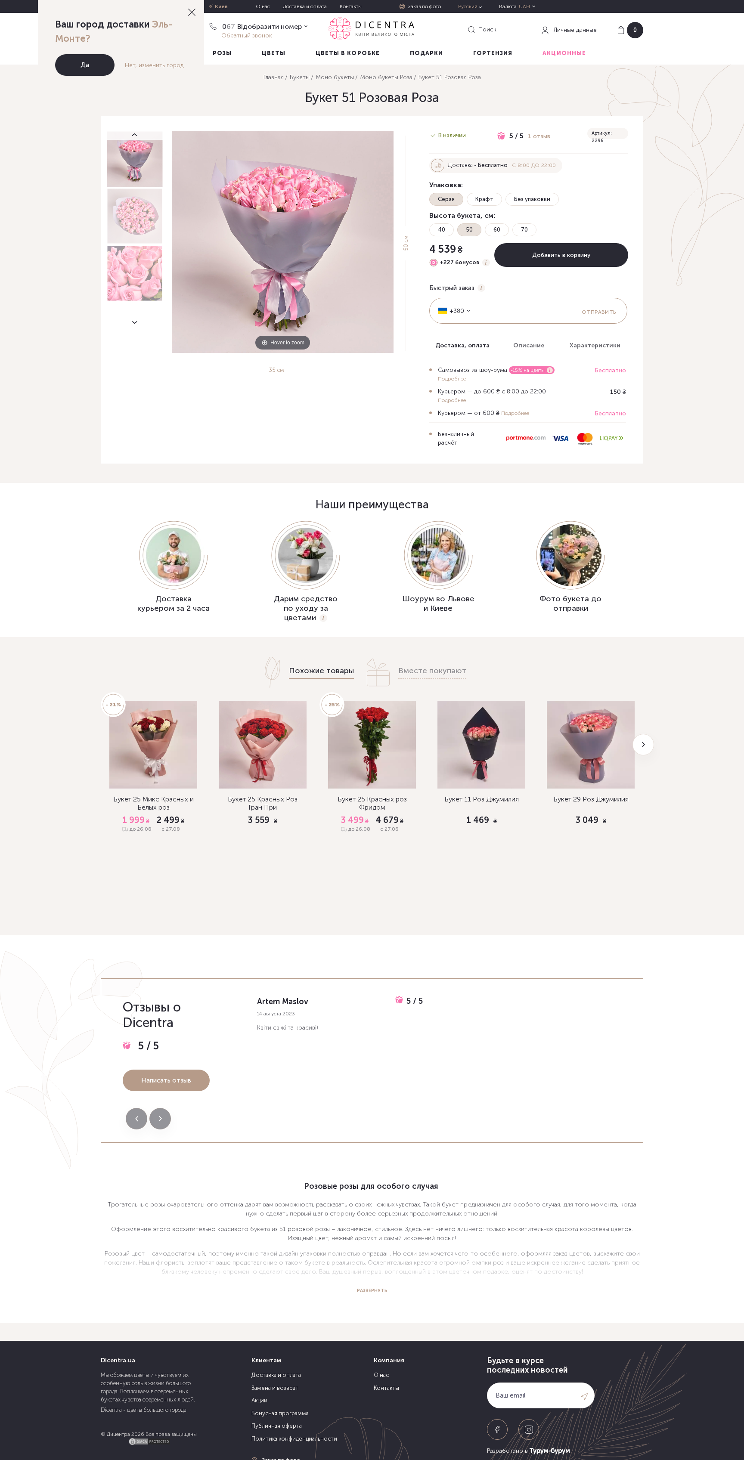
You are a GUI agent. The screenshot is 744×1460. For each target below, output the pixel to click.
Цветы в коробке (348, 53)
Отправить (599, 312)
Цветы (273, 53)
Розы (222, 53)
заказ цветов (571, 1253)
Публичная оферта (276, 1426)
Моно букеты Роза (386, 77)
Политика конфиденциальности (294, 1438)
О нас (263, 6)
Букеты (300, 77)
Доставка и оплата (305, 6)
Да (85, 65)
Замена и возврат (274, 1388)
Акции (259, 1400)
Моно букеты (335, 77)
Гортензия (492, 53)
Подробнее (452, 379)
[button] (643, 744)
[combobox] (451, 310)
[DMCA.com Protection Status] (149, 1440)
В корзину (153, 872)
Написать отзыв (166, 1080)
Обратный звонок (246, 35)
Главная (274, 77)
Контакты (351, 6)
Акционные (564, 53)
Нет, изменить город (154, 65)
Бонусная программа (280, 1413)
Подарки (426, 53)
